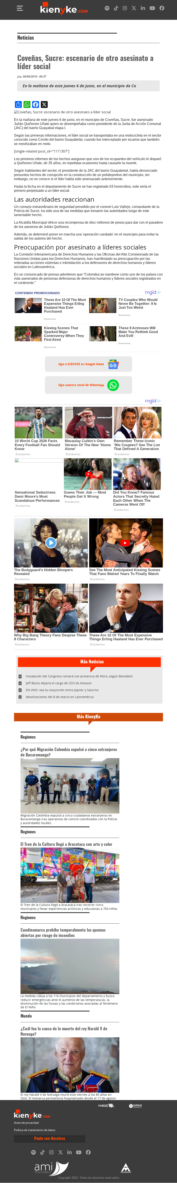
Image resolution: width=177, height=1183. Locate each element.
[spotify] (107, 9)
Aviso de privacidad (26, 1123)
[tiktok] (116, 9)
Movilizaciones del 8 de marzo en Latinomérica (60, 697)
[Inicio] (64, 8)
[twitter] (133, 9)
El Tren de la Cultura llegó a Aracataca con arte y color (66, 845)
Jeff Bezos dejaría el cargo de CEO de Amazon (59, 683)
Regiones (28, 737)
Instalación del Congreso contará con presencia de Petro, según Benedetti (79, 676)
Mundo (26, 1016)
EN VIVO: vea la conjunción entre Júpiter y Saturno (62, 690)
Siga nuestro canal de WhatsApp (81, 385)
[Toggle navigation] (20, 8)
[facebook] (162, 9)
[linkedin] (143, 9)
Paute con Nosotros (49, 1139)
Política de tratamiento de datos (34, 1130)
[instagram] (125, 9)
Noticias (25, 38)
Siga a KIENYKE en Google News (81, 364)
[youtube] (152, 9)
